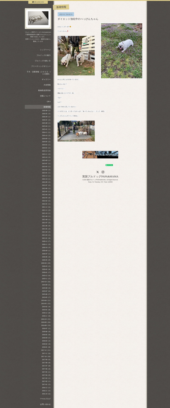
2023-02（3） (46, 170)
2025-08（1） (46, 123)
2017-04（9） (46, 375)
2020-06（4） (46, 257)
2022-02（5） (46, 201)
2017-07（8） (46, 366)
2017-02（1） (46, 381)
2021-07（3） (46, 223)
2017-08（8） (46, 363)
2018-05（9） (46, 335)
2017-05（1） (46, 372)
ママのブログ (45, 399)
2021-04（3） (46, 232)
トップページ (45, 50)
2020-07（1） (46, 254)
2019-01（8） (46, 310)
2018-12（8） (46, 313)
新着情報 (47, 107)
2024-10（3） (46, 135)
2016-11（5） (46, 391)
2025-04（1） (46, 126)
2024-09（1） (46, 138)
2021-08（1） (46, 219)
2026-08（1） (46, 110)
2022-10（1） (46, 179)
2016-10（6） (46, 394)
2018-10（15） (46, 319)
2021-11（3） (46, 210)
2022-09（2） (46, 182)
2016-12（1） (46, 387)
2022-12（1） (46, 176)
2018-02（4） (46, 344)
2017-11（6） (46, 353)
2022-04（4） (46, 194)
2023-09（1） (46, 160)
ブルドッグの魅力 (43, 55)
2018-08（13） (46, 325)
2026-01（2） (46, 120)
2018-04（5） (46, 338)
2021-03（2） (46, 235)
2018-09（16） (46, 322)
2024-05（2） (46, 142)
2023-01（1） (46, 173)
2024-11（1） (46, 132)
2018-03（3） (46, 341)
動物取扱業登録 (44, 90)
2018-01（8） (46, 347)
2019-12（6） (46, 275)
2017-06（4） (46, 369)
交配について (45, 96)
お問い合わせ (45, 404)
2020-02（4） (46, 269)
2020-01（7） (46, 272)
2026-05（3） (46, 114)
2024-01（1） (46, 148)
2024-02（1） (46, 145)
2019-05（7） (46, 297)
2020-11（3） (46, 244)
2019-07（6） (46, 291)
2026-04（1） (46, 117)
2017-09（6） (46, 359)
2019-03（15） (46, 303)
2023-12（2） (46, 151)
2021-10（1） (46, 213)
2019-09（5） (46, 285)
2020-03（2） (46, 266)
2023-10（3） (46, 157)
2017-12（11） (46, 350)
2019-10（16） (46, 282)
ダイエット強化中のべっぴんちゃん (78, 19)
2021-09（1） (46, 216)
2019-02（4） (46, 307)
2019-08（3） (46, 288)
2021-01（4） (46, 238)
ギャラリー (46, 79)
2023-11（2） (46, 154)
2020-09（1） (46, 250)
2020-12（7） (46, 241)
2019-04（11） (46, 300)
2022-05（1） (46, 191)
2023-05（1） (46, 166)
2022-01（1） (46, 204)
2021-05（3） (46, 229)
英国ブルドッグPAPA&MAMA (100, 176)
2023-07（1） (46, 163)
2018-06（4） (46, 331)
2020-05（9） (46, 260)
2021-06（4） (46, 226)
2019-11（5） (46, 278)
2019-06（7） (46, 294)
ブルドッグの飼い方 (43, 61)
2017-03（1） (46, 378)
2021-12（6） (46, 207)
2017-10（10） (46, 356)
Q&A (49, 101)
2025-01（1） (46, 129)
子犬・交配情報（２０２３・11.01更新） (39, 73)
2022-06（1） (46, 188)
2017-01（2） (46, 384)
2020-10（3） (46, 247)
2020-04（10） (46, 263)
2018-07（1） (46, 328)
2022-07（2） (46, 185)
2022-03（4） (46, 198)
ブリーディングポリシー (41, 66)
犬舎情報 (47, 85)
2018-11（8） (46, 316)
